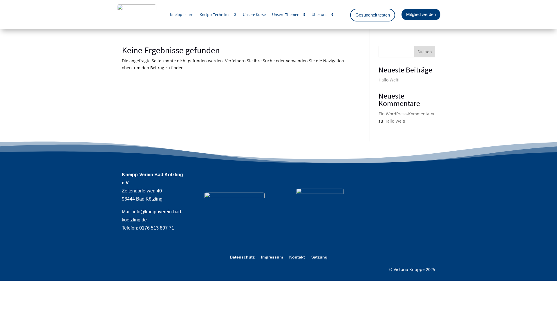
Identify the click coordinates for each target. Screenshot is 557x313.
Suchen (424, 51)
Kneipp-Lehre (181, 14)
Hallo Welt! (389, 80)
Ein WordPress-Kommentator (407, 114)
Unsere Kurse (254, 14)
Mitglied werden (421, 14)
